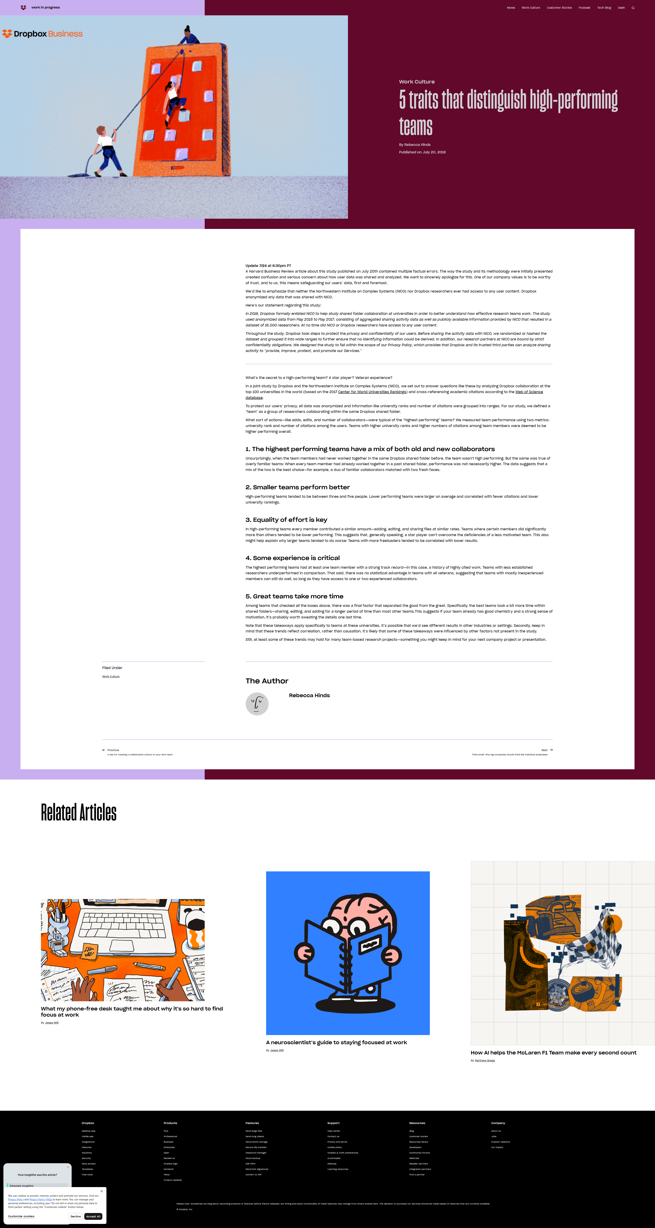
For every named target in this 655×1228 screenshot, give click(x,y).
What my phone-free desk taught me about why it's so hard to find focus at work (132, 1012)
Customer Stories (559, 7)
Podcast (585, 7)
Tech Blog (604, 7)
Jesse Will (277, 1050)
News (511, 7)
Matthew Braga (485, 1060)
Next (510, 752)
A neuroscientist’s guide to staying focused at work (336, 1042)
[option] (112, 962)
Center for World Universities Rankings (372, 392)
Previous (140, 752)
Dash (621, 7)
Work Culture (531, 7)
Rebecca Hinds (417, 145)
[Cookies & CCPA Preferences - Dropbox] (55, 1205)
